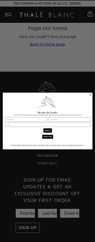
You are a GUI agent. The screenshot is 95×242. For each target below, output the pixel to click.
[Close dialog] (90, 94)
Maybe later (47, 136)
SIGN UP (48, 130)
